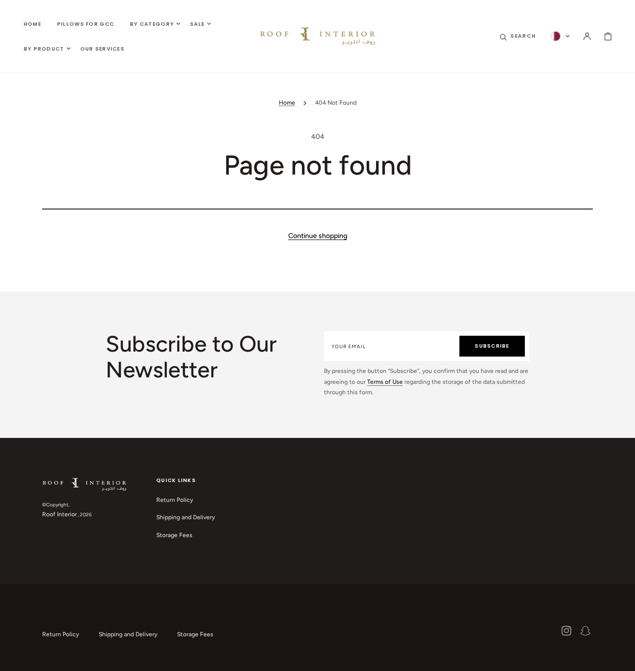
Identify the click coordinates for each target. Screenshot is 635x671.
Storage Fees (174, 535)
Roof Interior (59, 514)
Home (287, 102)
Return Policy (174, 499)
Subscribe (492, 346)
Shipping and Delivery (185, 517)
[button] (518, 36)
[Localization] (560, 36)
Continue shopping (317, 236)
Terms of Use (385, 381)
